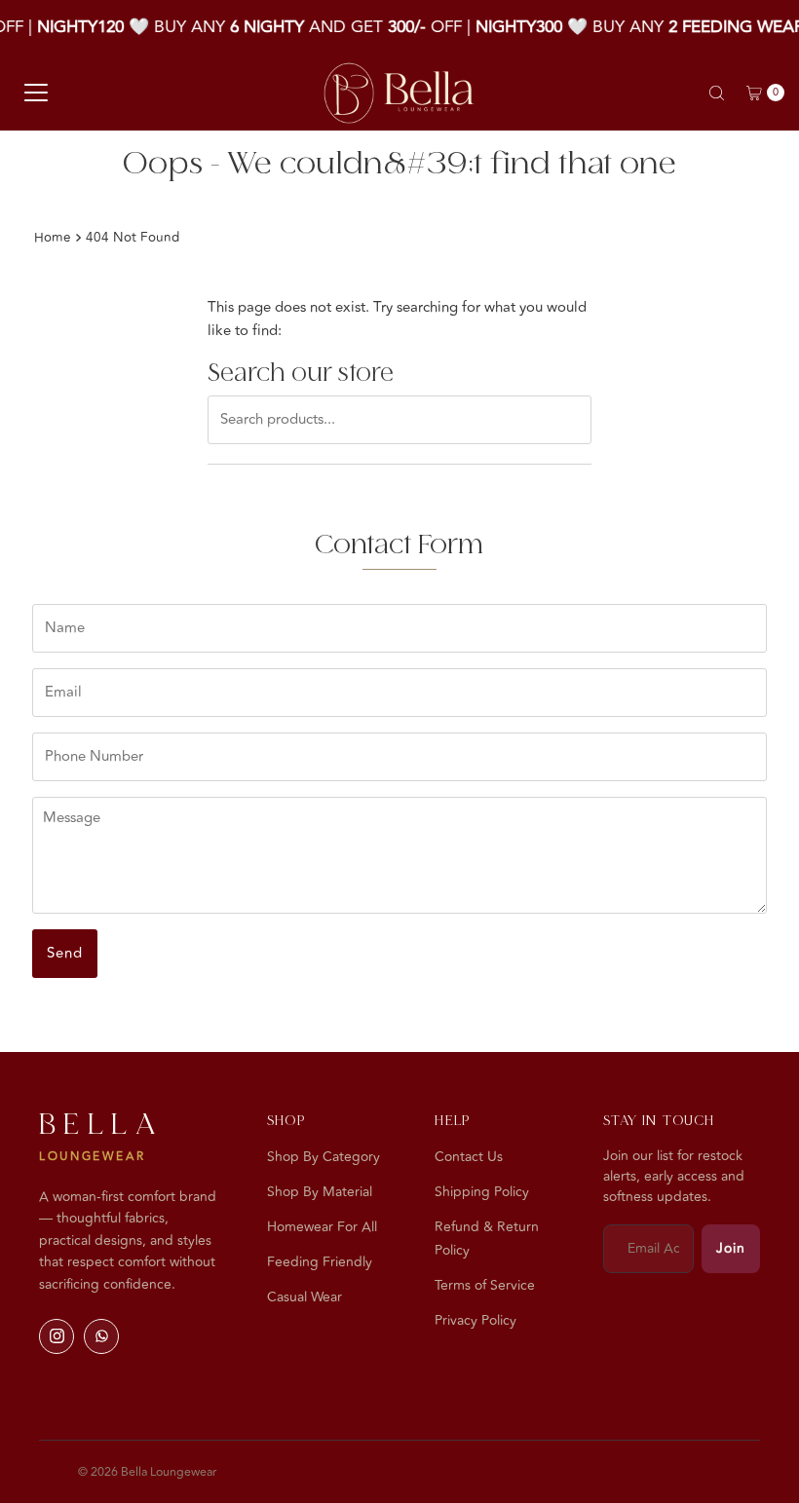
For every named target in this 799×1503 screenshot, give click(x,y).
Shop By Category (323, 1156)
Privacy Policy (475, 1320)
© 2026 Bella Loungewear (147, 1472)
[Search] (717, 93)
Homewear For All (322, 1227)
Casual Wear (304, 1297)
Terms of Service (485, 1285)
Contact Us (469, 1156)
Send (65, 953)
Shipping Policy (482, 1192)
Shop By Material (319, 1192)
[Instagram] (56, 1336)
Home (52, 237)
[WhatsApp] (101, 1336)
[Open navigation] (36, 92)
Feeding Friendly (319, 1262)
